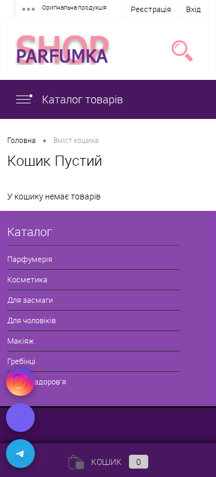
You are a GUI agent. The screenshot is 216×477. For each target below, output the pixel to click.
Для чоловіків (31, 320)
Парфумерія (29, 259)
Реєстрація (151, 9)
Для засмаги (30, 299)
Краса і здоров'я (36, 381)
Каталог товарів (81, 99)
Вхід (193, 9)
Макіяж (20, 340)
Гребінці (21, 361)
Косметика (27, 279)
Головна (21, 140)
